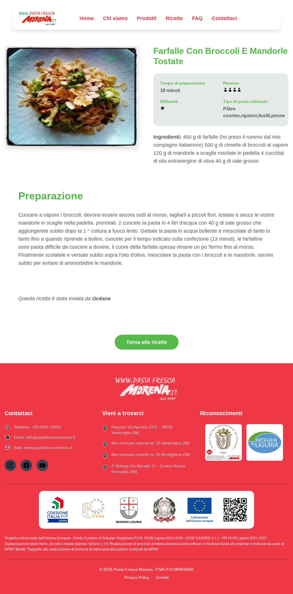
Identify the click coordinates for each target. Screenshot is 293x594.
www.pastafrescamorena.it (48, 447)
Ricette (174, 18)
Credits (162, 577)
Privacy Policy (136, 577)
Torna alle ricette (146, 342)
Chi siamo (115, 18)
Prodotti (147, 18)
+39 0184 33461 (46, 427)
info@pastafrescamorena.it (50, 437)
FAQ (197, 18)
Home (87, 18)
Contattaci (224, 18)
